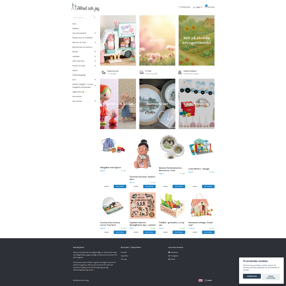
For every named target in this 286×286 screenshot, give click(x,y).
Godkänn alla (252, 276)
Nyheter (75, 28)
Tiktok (172, 259)
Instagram (174, 256)
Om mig (123, 259)
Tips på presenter (79, 33)
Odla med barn (78, 61)
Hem (74, 24)
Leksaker (76, 56)
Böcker (75, 52)
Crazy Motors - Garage (198, 169)
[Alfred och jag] (85, 7)
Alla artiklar (77, 96)
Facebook (174, 252)
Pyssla (74, 70)
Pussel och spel (78, 66)
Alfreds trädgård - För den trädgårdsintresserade (82, 85)
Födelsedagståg (78, 75)
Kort (74, 80)
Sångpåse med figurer (110, 167)
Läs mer (106, 186)
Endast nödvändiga (270, 277)
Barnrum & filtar (79, 42)
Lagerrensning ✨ (79, 92)
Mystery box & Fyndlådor (82, 38)
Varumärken (77, 101)
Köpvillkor (124, 256)
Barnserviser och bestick (82, 47)
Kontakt (124, 252)
